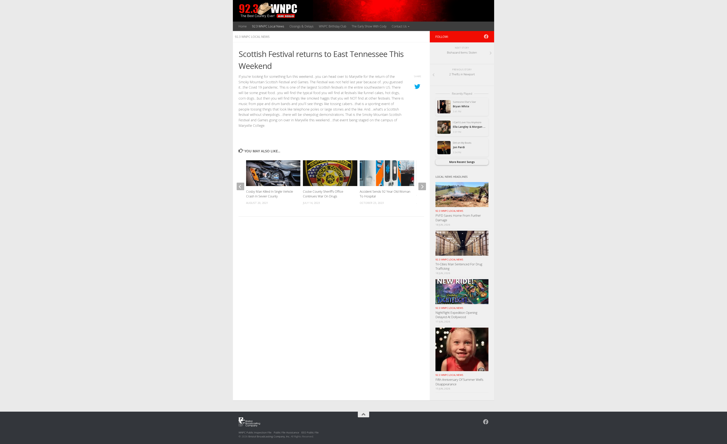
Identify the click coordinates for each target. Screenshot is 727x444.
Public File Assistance (286, 432)
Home (242, 26)
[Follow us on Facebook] (486, 36)
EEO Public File (310, 432)
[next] (422, 186)
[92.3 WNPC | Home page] (268, 10)
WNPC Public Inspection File (255, 432)
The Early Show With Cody (369, 26)
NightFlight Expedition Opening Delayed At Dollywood (456, 314)
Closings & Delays (301, 26)
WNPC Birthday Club (332, 26)
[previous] (240, 186)
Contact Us (399, 26)
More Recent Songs (462, 162)
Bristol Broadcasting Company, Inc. (269, 436)
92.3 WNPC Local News (268, 26)
